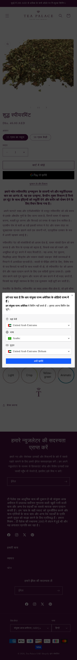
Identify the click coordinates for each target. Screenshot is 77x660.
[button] (38, 325)
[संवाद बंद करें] (72, 295)
